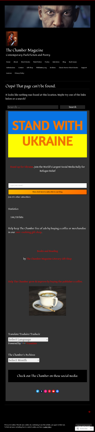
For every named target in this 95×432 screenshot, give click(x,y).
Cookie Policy (47, 427)
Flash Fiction (37, 62)
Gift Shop (30, 68)
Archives (53, 68)
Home (8, 62)
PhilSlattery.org (41, 68)
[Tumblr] (41, 391)
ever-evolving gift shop (29, 232)
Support (84, 68)
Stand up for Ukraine (21, 166)
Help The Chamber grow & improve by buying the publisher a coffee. (45, 281)
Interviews (56, 62)
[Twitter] (37, 391)
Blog (64, 62)
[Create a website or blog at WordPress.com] (89, 411)
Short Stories (25, 62)
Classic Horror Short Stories (68, 68)
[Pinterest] (49, 391)
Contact (21, 68)
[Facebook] (57, 391)
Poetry (47, 62)
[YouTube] (53, 391)
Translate (31, 343)
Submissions (10, 68)
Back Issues (73, 62)
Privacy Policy (19, 73)
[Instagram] (45, 391)
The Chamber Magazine (24, 50)
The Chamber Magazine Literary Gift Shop (49, 258)
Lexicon (9, 73)
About (16, 62)
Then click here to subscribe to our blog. (47, 192)
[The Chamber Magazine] (47, 29)
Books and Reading (47, 251)
